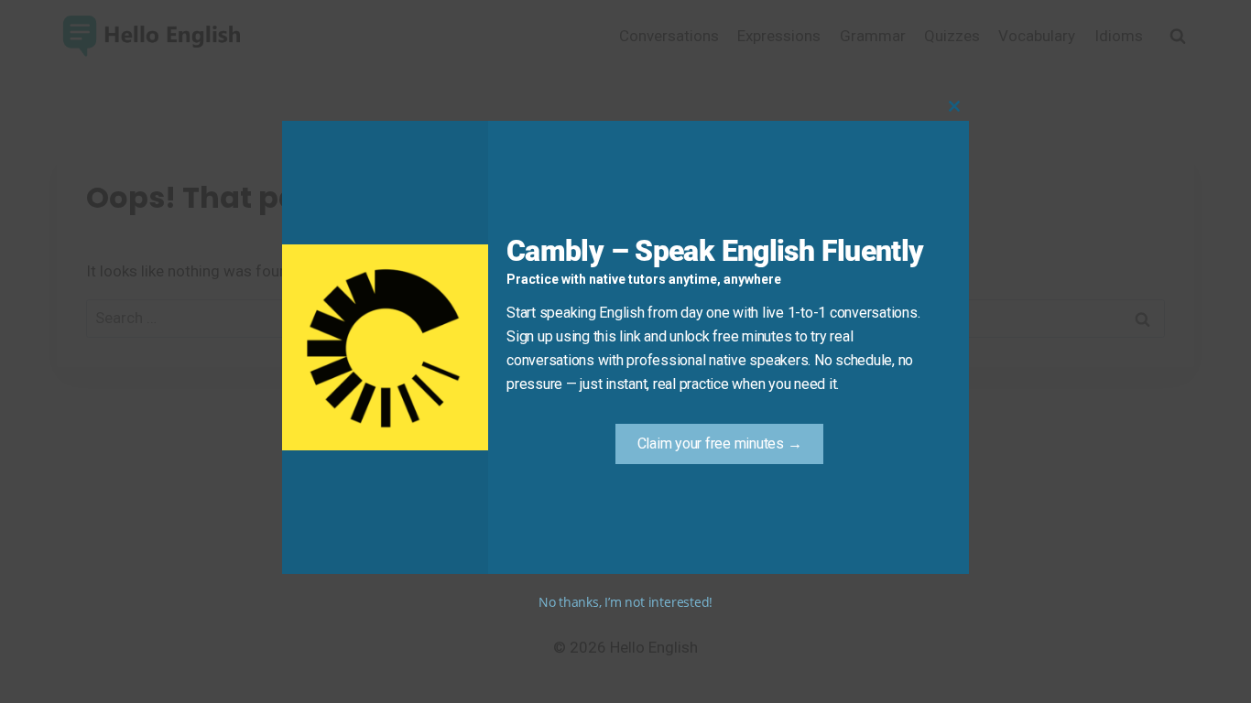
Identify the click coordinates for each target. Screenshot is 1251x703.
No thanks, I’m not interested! (625, 602)
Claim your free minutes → (719, 443)
